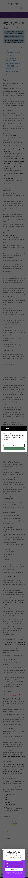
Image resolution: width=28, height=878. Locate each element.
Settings (14, 445)
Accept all (14, 448)
